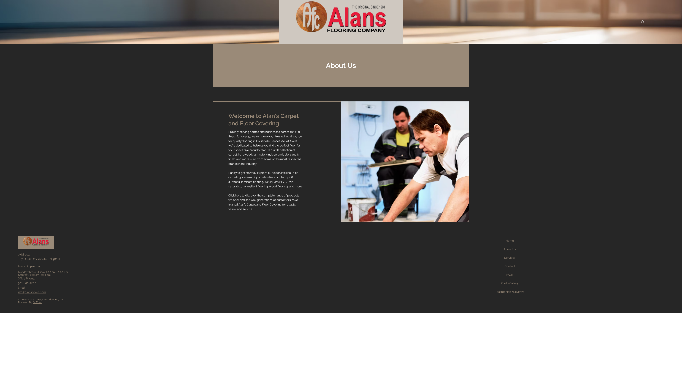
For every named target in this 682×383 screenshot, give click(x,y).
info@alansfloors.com (32, 292)
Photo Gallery (510, 283)
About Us (510, 249)
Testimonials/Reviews (509, 291)
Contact (510, 266)
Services (509, 257)
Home (510, 240)
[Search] (642, 22)
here (238, 195)
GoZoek (37, 302)
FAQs (509, 274)
